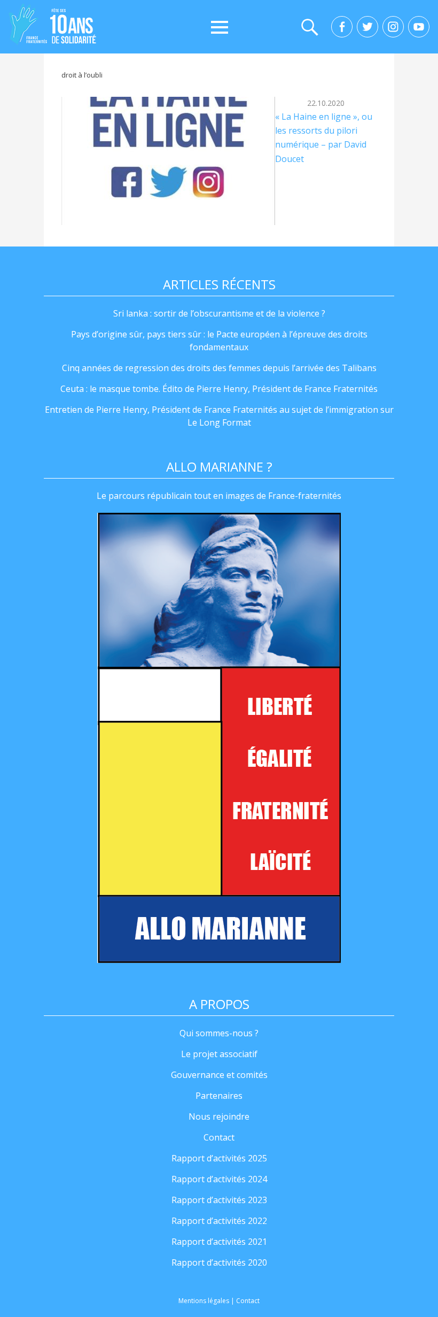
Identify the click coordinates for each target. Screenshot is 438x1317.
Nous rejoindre (219, 1116)
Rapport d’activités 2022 (219, 1221)
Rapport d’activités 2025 (219, 1158)
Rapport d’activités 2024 (219, 1179)
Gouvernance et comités (219, 1075)
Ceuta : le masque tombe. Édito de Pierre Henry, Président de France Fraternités (219, 389)
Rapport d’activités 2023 (219, 1200)
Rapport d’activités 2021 (219, 1241)
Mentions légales (203, 1300)
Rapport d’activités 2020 (219, 1262)
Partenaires (219, 1096)
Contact (219, 1137)
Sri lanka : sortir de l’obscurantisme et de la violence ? (219, 313)
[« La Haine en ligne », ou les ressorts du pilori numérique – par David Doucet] (168, 161)
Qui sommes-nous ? (219, 1033)
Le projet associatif (219, 1054)
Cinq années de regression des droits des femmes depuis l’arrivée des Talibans (219, 368)
